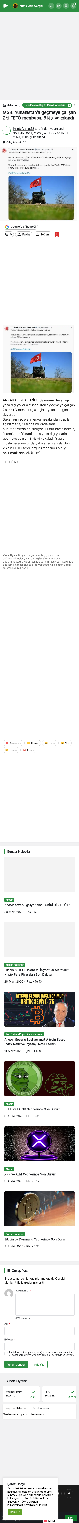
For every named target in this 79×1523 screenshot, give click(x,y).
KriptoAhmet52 (23, 128)
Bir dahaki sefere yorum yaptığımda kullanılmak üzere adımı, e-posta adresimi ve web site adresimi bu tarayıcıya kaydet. (41, 1353)
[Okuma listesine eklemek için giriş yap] (57, 234)
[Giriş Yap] (66, 6)
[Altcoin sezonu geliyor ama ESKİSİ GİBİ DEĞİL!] (39, 888)
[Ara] (51, 6)
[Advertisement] (39, 54)
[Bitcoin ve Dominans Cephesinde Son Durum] (39, 1222)
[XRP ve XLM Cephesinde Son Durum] (39, 1157)
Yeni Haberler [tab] (41, 1408)
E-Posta (10, 1339)
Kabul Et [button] (15, 1511)
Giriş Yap (39, 1364)
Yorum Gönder (16, 1364)
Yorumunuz (23, 1290)
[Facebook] (68, 1493)
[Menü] (6, 6)
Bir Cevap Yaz (17, 1270)
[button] (59, 6)
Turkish (51, 1520)
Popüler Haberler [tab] (16, 1408)
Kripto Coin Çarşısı (31, 6)
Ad (7, 1323)
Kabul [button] (71, 1518)
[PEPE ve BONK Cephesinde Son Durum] (39, 1092)
